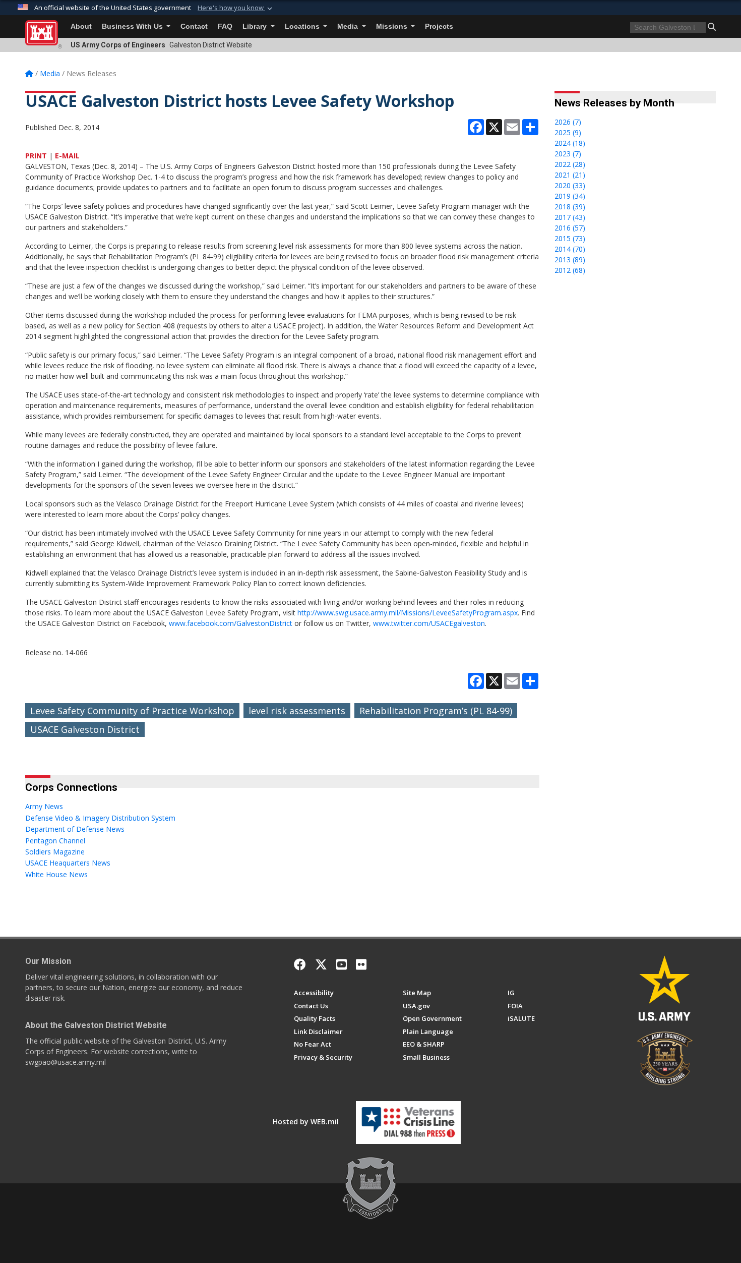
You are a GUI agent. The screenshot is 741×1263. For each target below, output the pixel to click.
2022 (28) (569, 164)
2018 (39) (569, 206)
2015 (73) (569, 238)
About (81, 26)
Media (348, 26)
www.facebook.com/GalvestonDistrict (230, 623)
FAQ (225, 26)
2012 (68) (569, 270)
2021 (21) (569, 175)
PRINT (36, 155)
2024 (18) (569, 143)
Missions (392, 26)
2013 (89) (569, 259)
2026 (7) (567, 122)
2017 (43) (569, 217)
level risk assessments (297, 711)
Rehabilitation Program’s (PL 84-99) (435, 711)
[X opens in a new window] (321, 964)
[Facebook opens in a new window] (300, 964)
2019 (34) (569, 196)
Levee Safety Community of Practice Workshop (132, 711)
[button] (236, 8)
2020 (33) (569, 185)
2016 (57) (569, 228)
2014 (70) (569, 249)
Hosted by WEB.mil (306, 1121)
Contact (194, 26)
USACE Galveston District (85, 729)
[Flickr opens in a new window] (361, 964)
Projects (439, 26)
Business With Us (133, 26)
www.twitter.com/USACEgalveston (429, 623)
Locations (303, 26)
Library (255, 26)
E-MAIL (67, 155)
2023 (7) (567, 153)
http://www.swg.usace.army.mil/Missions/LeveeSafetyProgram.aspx (407, 612)
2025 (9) (567, 132)
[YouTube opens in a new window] (341, 964)
